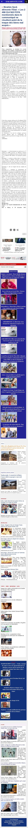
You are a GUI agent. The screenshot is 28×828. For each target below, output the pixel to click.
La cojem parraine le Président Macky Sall (13, 678)
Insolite (2, 724)
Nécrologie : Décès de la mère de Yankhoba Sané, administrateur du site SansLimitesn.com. (12, 554)
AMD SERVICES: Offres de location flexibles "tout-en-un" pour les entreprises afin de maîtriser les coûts (13, 340)
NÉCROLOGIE (4, 522)
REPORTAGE (13, 586)
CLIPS (18, 586)
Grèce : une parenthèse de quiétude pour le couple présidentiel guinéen (13, 376)
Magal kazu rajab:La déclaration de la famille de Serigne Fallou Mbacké (13, 589)
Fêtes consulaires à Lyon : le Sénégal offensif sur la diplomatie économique (20, 249)
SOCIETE (15, 252)
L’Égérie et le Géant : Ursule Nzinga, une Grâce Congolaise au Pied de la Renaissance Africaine (13, 392)
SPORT (18, 252)
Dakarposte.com (14, 2)
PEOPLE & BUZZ (13, 271)
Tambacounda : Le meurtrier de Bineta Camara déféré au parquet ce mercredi (11, 476)
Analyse (2, 443)
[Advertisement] (14, 109)
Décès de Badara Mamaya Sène (9, 569)
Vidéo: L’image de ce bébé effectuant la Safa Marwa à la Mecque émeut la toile (13, 745)
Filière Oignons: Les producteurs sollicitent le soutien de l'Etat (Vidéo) (13, 647)
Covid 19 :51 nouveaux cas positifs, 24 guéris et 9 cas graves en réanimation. (13, 623)
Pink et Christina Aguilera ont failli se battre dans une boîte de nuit (12, 799)
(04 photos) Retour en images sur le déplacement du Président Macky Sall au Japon (13, 689)
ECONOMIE (22, 252)
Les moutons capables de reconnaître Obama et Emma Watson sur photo (13, 763)
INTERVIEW (3, 498)
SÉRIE (7, 586)
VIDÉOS (3, 586)
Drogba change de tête (13, 700)
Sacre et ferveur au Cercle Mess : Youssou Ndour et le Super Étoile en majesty (13, 292)
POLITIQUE (11, 252)
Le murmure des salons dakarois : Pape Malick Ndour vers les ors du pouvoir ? (13, 425)
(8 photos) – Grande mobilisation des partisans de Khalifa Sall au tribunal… (13, 710)
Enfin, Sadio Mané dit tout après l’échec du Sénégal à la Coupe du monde (12, 501)
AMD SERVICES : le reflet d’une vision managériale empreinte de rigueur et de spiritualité (13, 323)
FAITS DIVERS (6, 252)
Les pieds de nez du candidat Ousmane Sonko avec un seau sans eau (11, 727)
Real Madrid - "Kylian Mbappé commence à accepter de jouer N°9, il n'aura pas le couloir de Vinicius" (7, 249)
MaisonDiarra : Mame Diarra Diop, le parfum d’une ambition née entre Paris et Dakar (13, 307)
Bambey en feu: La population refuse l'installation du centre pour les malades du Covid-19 (12, 635)
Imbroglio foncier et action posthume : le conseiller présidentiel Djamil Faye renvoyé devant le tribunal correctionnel (13, 409)
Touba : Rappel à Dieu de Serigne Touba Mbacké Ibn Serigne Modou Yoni (11, 525)
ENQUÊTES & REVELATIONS (7, 472)
